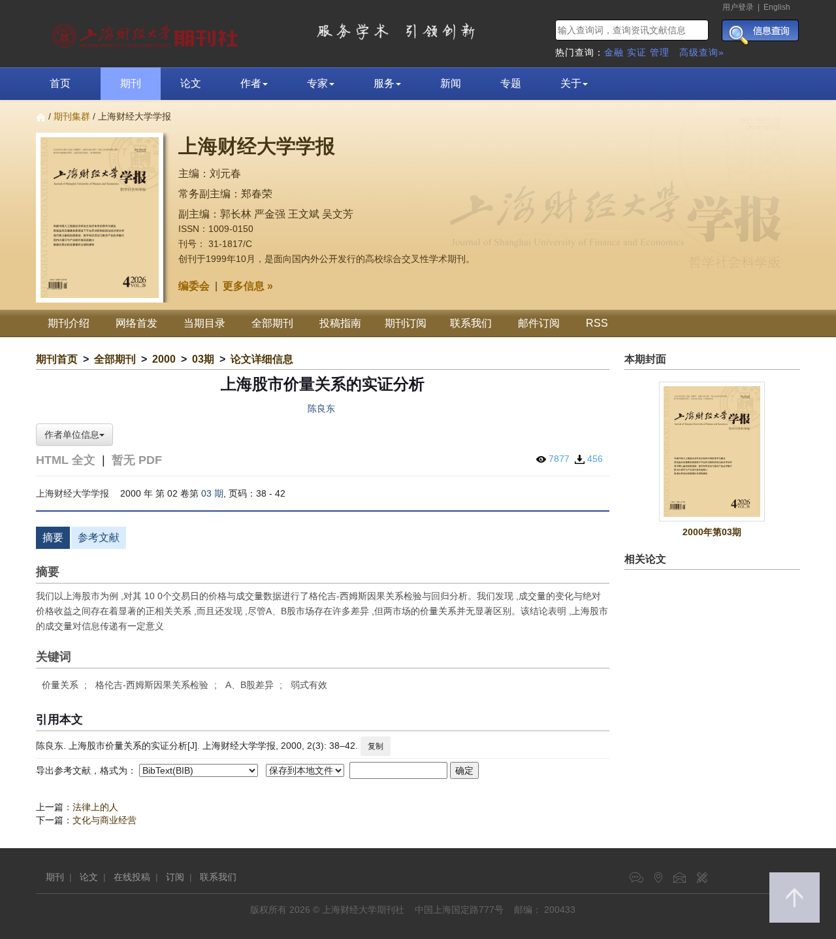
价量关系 (60, 685)
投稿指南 (340, 323)
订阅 (175, 877)
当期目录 (204, 323)
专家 (317, 83)
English (777, 7)
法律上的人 (95, 807)
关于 (570, 83)
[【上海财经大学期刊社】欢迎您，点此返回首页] (147, 32)
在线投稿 (132, 877)
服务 (384, 83)
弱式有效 (309, 685)
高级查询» (701, 52)
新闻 (450, 83)
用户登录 (738, 7)
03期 (203, 359)
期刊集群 (72, 116)
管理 (659, 52)
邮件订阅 (539, 323)
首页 (60, 83)
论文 (190, 83)
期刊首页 (57, 359)
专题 (510, 83)
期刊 (130, 83)
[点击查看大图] (712, 451)
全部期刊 (272, 323)
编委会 (194, 285)
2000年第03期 (712, 532)
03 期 (212, 493)
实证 (637, 52)
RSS (597, 323)
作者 (250, 83)
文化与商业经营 (104, 820)
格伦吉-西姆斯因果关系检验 (151, 685)
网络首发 (136, 323)
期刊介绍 (68, 323)
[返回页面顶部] (794, 897)
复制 (375, 746)
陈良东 (321, 408)
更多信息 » (248, 285)
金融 (614, 52)
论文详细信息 (262, 359)
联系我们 (471, 323)
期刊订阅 (405, 323)
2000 (164, 359)
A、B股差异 (249, 685)
